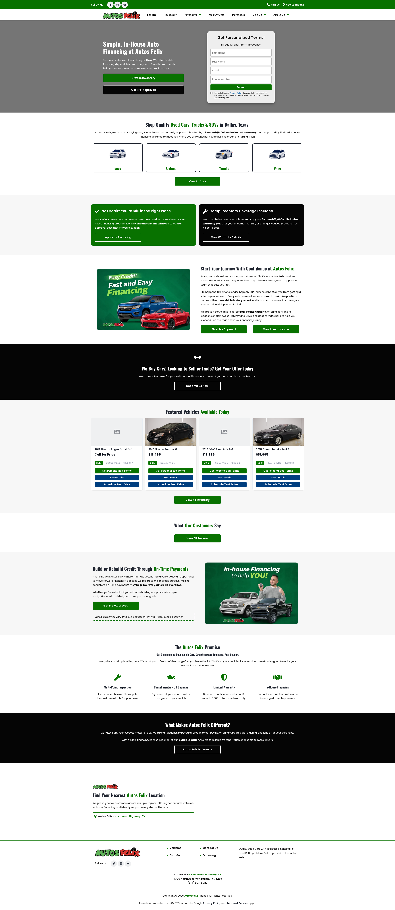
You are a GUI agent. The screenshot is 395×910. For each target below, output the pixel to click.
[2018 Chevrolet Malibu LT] (278, 454)
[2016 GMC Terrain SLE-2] (224, 454)
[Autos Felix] (121, 15)
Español (152, 15)
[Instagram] (117, 5)
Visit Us (257, 15)
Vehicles (175, 848)
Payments (238, 15)
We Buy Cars (216, 15)
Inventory (171, 15)
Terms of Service (238, 903)
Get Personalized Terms (117, 471)
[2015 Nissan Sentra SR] (170, 454)
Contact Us (210, 848)
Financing (191, 15)
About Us (279, 15)
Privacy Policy (236, 93)
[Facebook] (110, 5)
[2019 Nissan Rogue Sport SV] (116, 454)
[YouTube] (124, 5)
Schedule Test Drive (116, 484)
